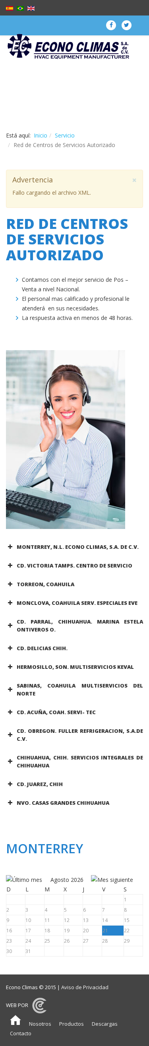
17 (28, 930)
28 (105, 941)
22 (127, 930)
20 (86, 930)
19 (67, 930)
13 (86, 920)
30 (9, 951)
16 (9, 930)
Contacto (20, 1033)
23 (9, 941)
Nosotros (40, 1024)
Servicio (65, 135)
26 (67, 941)
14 (105, 920)
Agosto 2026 (66, 879)
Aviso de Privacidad (84, 987)
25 (47, 941)
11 (47, 920)
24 (28, 941)
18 (47, 930)
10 (28, 920)
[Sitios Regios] (39, 1005)
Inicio (40, 135)
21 (105, 930)
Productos (71, 1024)
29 (127, 941)
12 (67, 920)
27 (86, 941)
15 (127, 920)
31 (28, 951)
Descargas (105, 1024)
